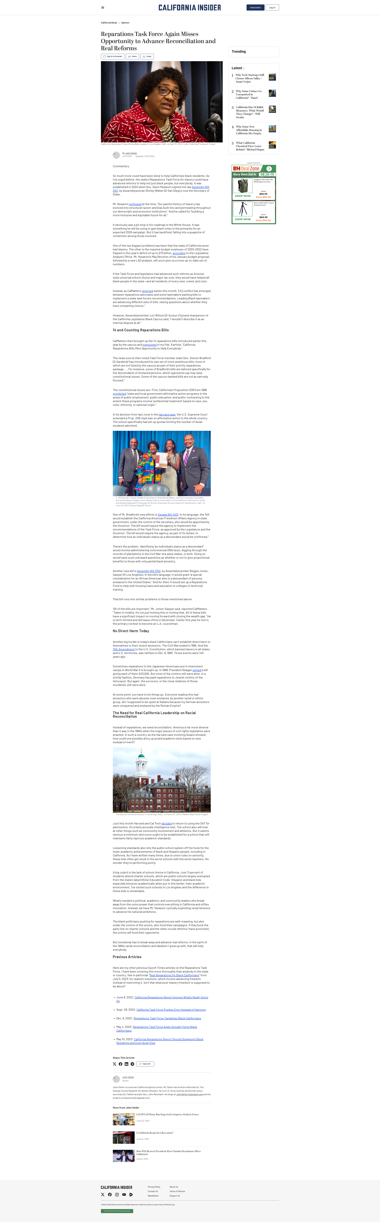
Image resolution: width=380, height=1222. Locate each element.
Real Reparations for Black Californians (174, 975)
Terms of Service (177, 1191)
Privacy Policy (154, 1187)
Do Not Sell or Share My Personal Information (117, 1211)
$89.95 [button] (263, 217)
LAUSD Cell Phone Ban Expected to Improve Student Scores (167, 1114)
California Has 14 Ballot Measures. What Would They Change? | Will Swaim (250, 112)
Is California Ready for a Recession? (154, 1133)
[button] (269, 169)
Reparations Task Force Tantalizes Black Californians (167, 1018)
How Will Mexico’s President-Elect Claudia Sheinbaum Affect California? (168, 1153)
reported (147, 291)
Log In (272, 7)
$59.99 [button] (263, 193)
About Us (174, 1187)
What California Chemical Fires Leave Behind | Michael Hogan (250, 146)
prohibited (119, 393)
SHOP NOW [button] (243, 195)
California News (109, 23)
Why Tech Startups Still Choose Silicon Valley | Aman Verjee (250, 78)
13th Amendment (124, 649)
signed (197, 670)
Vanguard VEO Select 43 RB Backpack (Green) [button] (263, 180)
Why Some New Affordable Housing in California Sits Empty (249, 130)
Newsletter (255, 7)
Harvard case (167, 414)
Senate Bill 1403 (168, 514)
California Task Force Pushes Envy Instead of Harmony (171, 1009)
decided (167, 823)
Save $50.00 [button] (263, 197)
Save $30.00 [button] (263, 220)
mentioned (149, 344)
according (179, 253)
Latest (237, 68)
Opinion (125, 23)
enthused (135, 204)
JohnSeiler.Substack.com (189, 1094)
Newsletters (153, 1196)
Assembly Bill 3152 (149, 571)
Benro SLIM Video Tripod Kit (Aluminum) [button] (264, 204)
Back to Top (368, 1216)
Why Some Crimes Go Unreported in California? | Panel (249, 94)
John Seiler (131, 153)
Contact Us (153, 1191)
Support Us (175, 1196)
